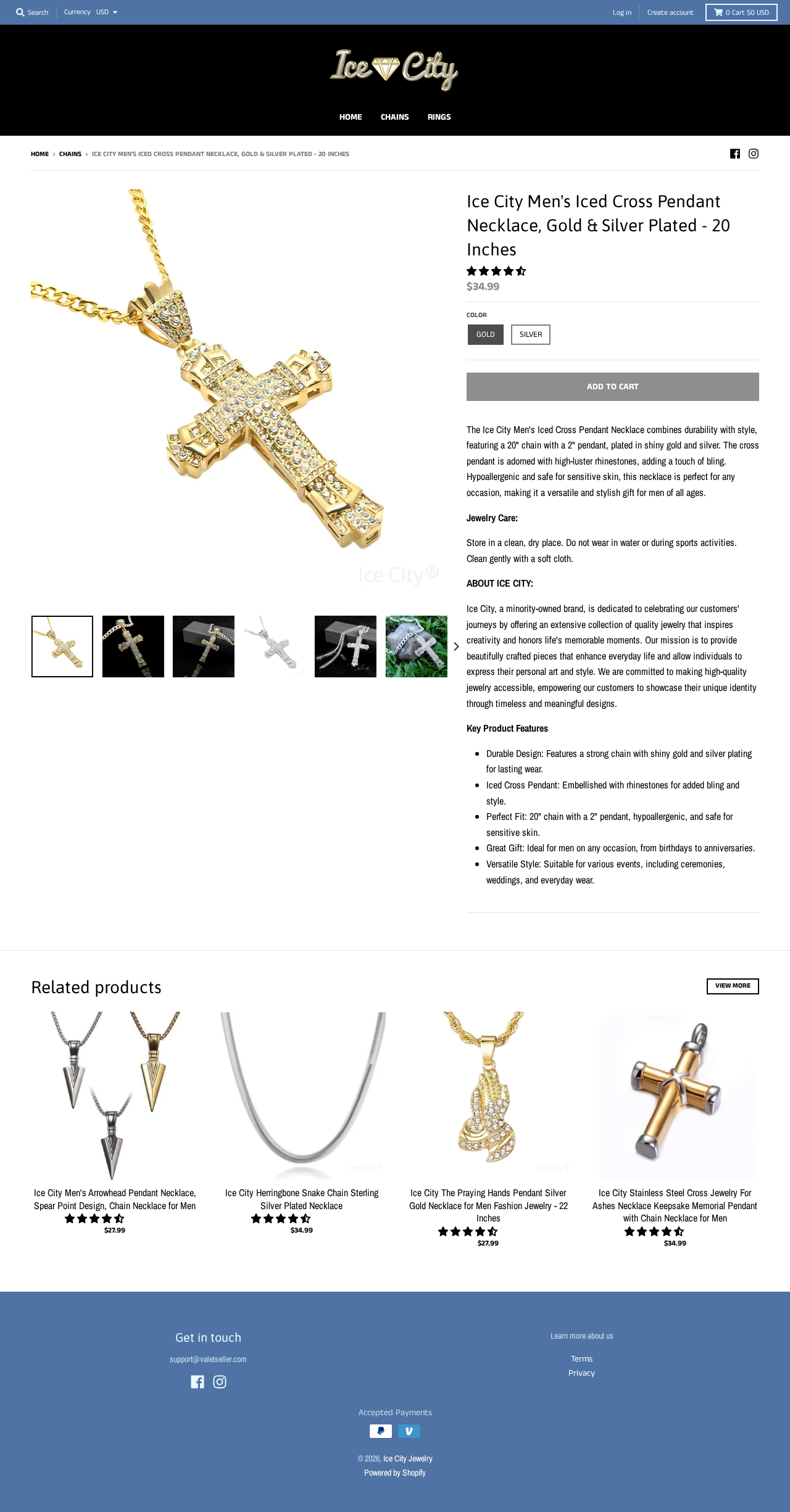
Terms (581, 1359)
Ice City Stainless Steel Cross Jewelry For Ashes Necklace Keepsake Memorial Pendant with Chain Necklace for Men (674, 1205)
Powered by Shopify (395, 1472)
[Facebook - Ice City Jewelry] (735, 153)
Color (477, 315)
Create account (670, 12)
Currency (77, 12)
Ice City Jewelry (408, 1458)
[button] (497, 271)
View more (732, 986)
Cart (747, 12)
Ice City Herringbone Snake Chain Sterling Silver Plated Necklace (301, 1199)
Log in (622, 12)
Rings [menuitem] (439, 117)
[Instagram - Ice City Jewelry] (753, 153)
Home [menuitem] (350, 117)
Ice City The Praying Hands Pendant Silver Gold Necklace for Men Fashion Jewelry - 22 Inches (488, 1205)
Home (40, 154)
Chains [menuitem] (395, 117)
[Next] (455, 646)
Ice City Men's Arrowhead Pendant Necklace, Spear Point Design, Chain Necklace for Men (115, 1199)
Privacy (581, 1373)
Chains (70, 154)
